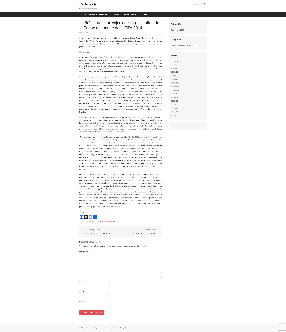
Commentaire (85, 251)
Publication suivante (144, 232)
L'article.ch (87, 4)
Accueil (84, 14)
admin (94, 33)
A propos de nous (130, 14)
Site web (82, 301)
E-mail (82, 291)
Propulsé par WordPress (102, 328)
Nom (81, 281)
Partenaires (115, 14)
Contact (143, 14)
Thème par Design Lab (120, 328)
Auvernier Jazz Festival (98, 14)
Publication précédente (99, 232)
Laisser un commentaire (106, 222)
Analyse (91, 222)
